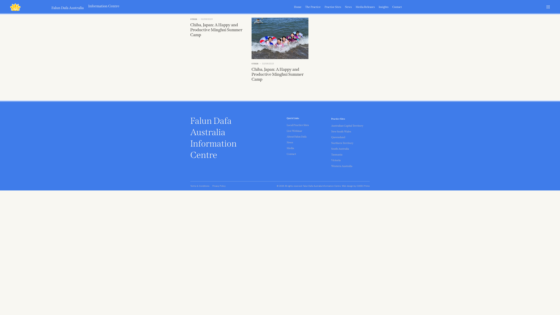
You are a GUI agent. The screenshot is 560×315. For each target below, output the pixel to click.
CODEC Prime (363, 186)
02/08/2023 (268, 63)
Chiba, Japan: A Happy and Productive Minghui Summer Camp (216, 29)
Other (255, 64)
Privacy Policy (219, 186)
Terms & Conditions (199, 186)
